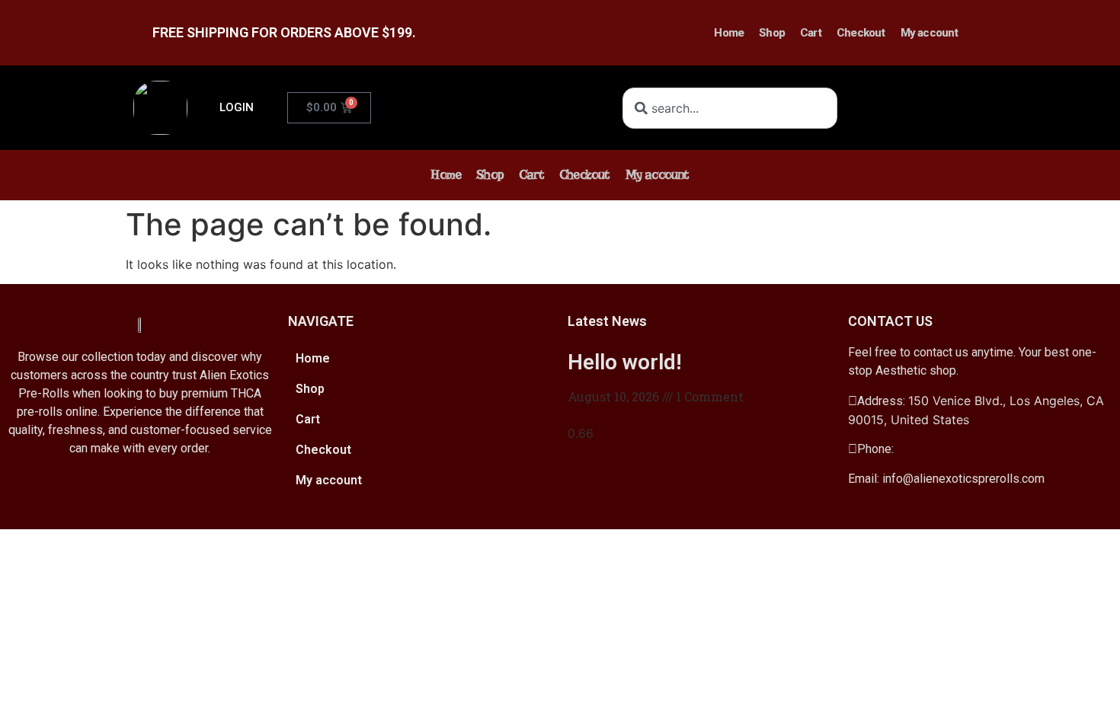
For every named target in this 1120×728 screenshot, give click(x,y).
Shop (772, 33)
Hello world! (625, 362)
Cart (810, 33)
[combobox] (729, 108)
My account (929, 33)
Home (729, 33)
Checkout (861, 33)
